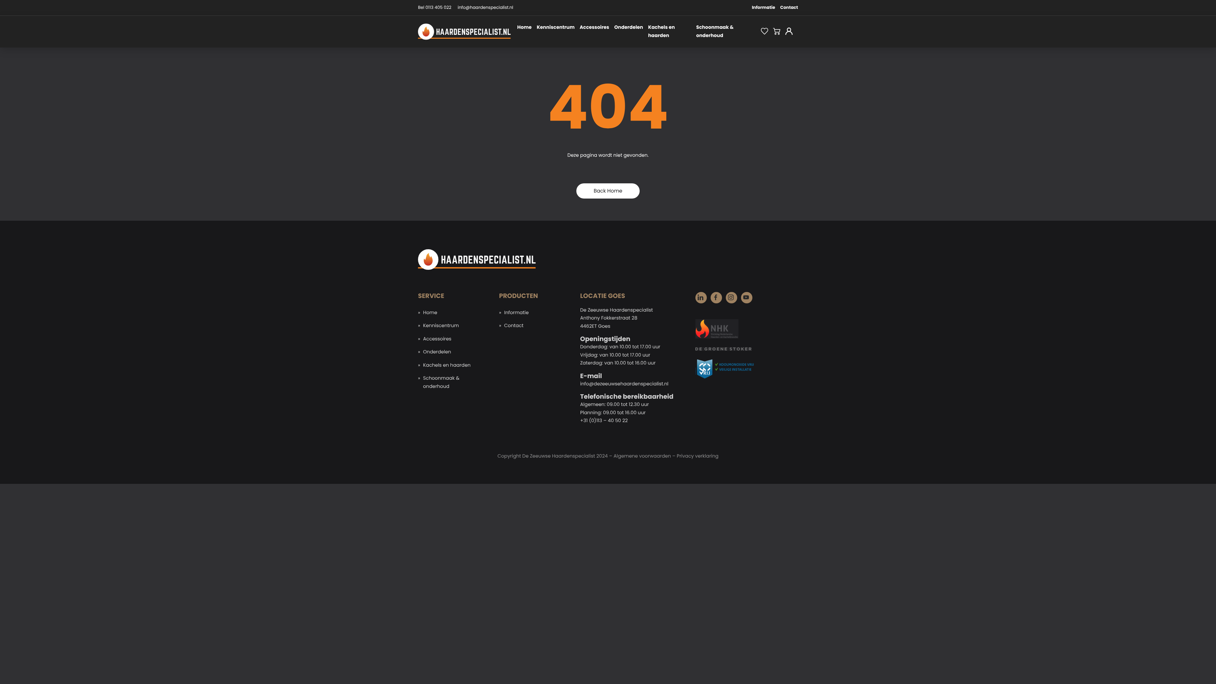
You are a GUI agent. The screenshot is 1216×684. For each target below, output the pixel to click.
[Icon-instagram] (731, 297)
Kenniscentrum (556, 27)
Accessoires (594, 27)
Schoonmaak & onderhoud (714, 31)
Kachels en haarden (661, 31)
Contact (789, 7)
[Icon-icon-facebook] (716, 297)
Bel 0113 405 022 (434, 7)
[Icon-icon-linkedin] (701, 297)
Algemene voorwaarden (642, 456)
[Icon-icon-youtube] (746, 297)
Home (524, 27)
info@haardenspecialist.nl (485, 7)
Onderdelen (628, 27)
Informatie (763, 7)
